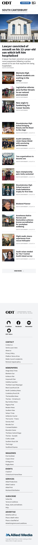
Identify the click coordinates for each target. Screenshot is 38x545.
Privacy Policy (10, 353)
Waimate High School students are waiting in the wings (25, 77)
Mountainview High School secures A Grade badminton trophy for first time (24, 188)
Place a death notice (12, 518)
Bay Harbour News (12, 402)
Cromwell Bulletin (11, 427)
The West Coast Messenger (14, 385)
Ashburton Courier (11, 416)
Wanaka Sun (10, 424)
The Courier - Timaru (12, 419)
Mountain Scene (11, 430)
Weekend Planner (23, 203)
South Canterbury (8, 68)
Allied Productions (11, 482)
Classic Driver (10, 459)
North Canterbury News (13, 390)
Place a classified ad (12, 520)
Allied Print (9, 487)
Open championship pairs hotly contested (24, 173)
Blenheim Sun (10, 373)
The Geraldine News (12, 396)
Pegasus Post (10, 405)
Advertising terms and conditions (16, 523)
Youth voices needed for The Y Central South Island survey (24, 253)
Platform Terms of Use (13, 356)
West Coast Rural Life (12, 388)
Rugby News (10, 464)
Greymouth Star (11, 379)
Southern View (10, 410)
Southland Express (11, 447)
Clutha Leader (10, 439)
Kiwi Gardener (10, 456)
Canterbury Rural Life (12, 393)
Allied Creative (10, 485)
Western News (10, 407)
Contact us (9, 345)
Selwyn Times (10, 413)
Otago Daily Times (11, 371)
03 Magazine (10, 462)
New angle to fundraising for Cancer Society (23, 105)
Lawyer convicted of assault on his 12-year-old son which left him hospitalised (19, 51)
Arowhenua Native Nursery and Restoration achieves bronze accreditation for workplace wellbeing (24, 221)
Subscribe (25, 3)
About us (8, 350)
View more (18, 271)
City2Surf (9, 472)
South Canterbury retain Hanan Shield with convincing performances (24, 142)
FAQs (7, 508)
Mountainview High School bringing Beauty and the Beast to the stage (25, 126)
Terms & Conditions (12, 502)
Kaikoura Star (10, 376)
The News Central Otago (13, 433)
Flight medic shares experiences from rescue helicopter (24, 238)
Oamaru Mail (10, 422)
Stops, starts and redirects (14, 505)
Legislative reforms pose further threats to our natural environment (25, 91)
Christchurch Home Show (14, 474)
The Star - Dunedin (11, 436)
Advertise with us (11, 515)
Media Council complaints (14, 359)
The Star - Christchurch (13, 399)
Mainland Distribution (13, 490)
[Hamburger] (34, 3)
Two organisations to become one (25, 157)
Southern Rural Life (12, 441)
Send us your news (11, 348)
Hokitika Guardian (11, 382)
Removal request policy (13, 362)
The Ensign (9, 444)
